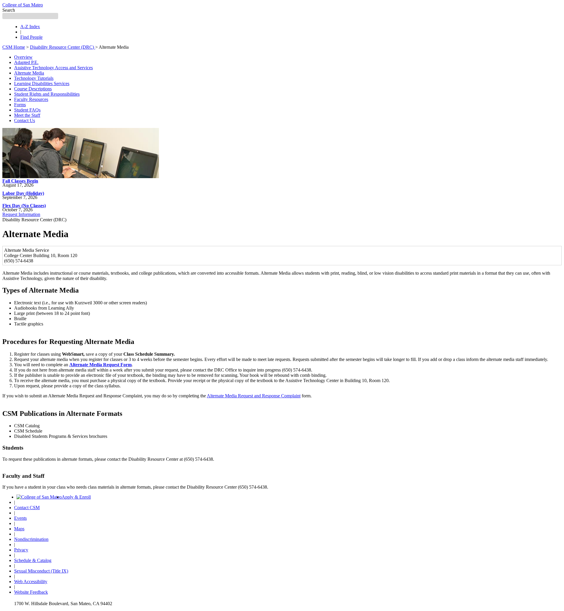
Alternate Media (29, 72)
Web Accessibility (30, 581)
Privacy (21, 549)
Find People (31, 37)
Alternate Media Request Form (100, 364)
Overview (23, 57)
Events (20, 518)
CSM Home (13, 47)
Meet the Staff (27, 115)
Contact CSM (27, 507)
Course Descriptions (33, 88)
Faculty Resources (31, 99)
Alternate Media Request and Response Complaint (254, 395)
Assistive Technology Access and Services (53, 67)
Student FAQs (27, 109)
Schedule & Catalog (32, 560)
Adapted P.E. (26, 62)
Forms (20, 104)
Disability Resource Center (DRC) (62, 47)
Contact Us (24, 120)
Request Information (21, 214)
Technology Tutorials (33, 78)
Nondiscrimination (31, 539)
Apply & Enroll (76, 496)
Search (8, 10)
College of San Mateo (22, 4)
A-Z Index (30, 26)
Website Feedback (31, 592)
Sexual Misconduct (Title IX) (41, 570)
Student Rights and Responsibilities (47, 94)
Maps (19, 528)
